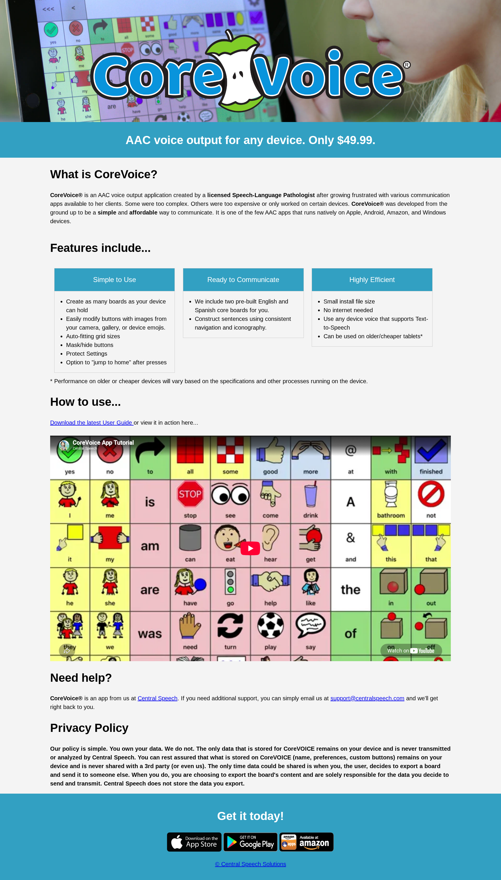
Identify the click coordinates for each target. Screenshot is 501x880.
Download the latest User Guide (92, 422)
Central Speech (157, 698)
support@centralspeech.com (367, 698)
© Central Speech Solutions (250, 864)
